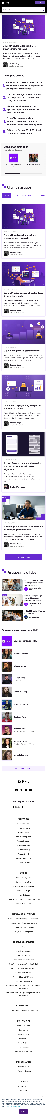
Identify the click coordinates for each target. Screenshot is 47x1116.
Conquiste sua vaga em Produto (23, 927)
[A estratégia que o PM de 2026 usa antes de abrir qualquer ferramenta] (23, 508)
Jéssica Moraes (20, 666)
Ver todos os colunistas (24, 768)
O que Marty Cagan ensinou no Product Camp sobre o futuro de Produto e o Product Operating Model (24, 121)
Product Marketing (23, 850)
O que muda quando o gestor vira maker (22, 351)
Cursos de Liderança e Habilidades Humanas (23, 899)
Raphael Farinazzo (17, 487)
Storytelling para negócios (23, 932)
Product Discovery (23, 841)
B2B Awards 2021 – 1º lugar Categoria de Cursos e (23, 993)
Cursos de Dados (23, 895)
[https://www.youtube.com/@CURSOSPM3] (25, 790)
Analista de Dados (23, 863)
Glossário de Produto (23, 951)
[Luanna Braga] (5, 64)
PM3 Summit (23, 1091)
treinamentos (23, 995)
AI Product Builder (23, 824)
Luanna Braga (15, 252)
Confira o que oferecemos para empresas (23, 1011)
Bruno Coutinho (21, 704)
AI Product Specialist (23, 828)
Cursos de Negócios (23, 878)
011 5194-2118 (23, 1067)
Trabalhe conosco (23, 1026)
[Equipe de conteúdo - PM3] (26, 589)
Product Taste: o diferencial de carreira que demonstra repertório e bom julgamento (22, 466)
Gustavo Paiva (20, 717)
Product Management (23, 837)
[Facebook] (30, 791)
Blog (23, 947)
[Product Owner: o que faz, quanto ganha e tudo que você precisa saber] (12, 585)
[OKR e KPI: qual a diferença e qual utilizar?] (12, 615)
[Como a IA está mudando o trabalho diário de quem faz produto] (23, 274)
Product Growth (23, 854)
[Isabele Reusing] (7, 692)
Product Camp (23, 1086)
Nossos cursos (23, 1034)
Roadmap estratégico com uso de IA (23, 923)
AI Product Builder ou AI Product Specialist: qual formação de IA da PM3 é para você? (23, 109)
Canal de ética (23, 1043)
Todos (6, 195)
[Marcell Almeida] (7, 679)
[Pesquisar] (42, 9)
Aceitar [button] (23, 1111)
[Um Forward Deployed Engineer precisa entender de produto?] (23, 387)
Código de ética (23, 1047)
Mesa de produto (23, 955)
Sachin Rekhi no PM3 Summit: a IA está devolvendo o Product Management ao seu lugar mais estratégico (24, 85)
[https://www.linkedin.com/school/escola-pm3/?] (21, 790)
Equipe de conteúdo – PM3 (25, 641)
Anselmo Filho (20, 728)
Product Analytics (23, 845)
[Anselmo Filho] (7, 730)
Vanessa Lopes (20, 741)
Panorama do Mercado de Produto (23, 968)
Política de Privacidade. (13, 1106)
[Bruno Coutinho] (26, 617)
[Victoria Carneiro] (7, 654)
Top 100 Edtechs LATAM (21, 981)
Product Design (23, 832)
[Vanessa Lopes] (7, 743)
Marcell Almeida (21, 678)
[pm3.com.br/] (23, 781)
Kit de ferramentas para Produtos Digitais (23, 964)
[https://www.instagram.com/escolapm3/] (16, 790)
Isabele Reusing (20, 691)
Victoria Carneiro (21, 653)
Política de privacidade (23, 1052)
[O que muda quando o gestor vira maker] (23, 332)
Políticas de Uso (23, 1039)
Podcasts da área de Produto (23, 960)
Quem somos (23, 1030)
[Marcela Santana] (7, 755)
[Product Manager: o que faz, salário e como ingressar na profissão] (12, 600)
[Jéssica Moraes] (7, 667)
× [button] (42, 1096)
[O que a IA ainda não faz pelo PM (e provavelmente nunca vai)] (23, 27)
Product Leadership (23, 858)
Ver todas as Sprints (23, 904)
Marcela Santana (21, 755)
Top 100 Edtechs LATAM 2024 (23, 977)
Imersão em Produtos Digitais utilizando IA (23, 919)
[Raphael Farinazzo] (6, 486)
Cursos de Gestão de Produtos (23, 886)
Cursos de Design (23, 891)
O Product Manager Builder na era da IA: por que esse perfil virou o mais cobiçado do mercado (24, 97)
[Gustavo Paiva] (7, 717)
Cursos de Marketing (23, 882)
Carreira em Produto (22, 195)
